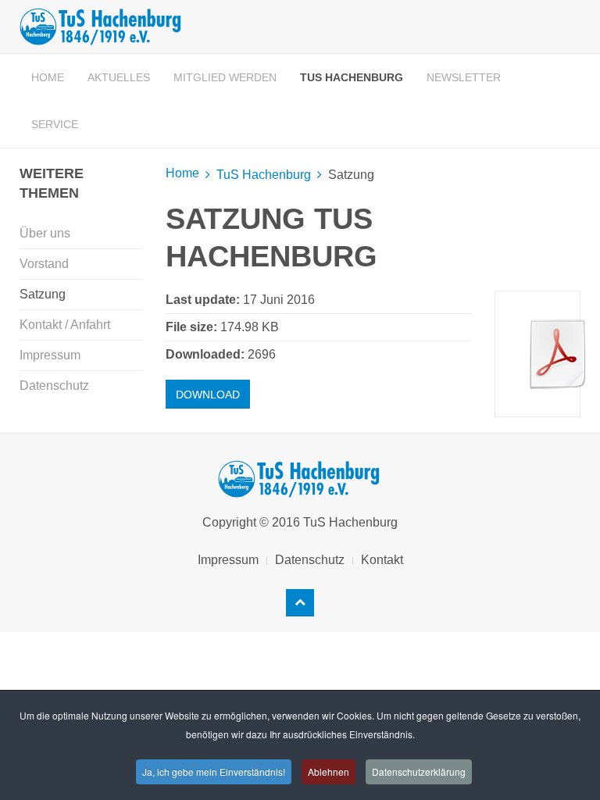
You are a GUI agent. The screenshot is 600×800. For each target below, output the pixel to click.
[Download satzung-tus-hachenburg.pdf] (558, 354)
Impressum (50, 355)
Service (54, 124)
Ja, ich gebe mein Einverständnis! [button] (213, 771)
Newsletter (464, 77)
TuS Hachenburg (351, 77)
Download (208, 394)
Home (47, 77)
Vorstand (44, 263)
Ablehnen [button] (328, 771)
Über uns (45, 233)
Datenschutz (54, 385)
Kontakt (382, 559)
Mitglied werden (225, 77)
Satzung (43, 294)
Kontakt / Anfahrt (65, 324)
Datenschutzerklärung (419, 771)
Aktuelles (119, 77)
